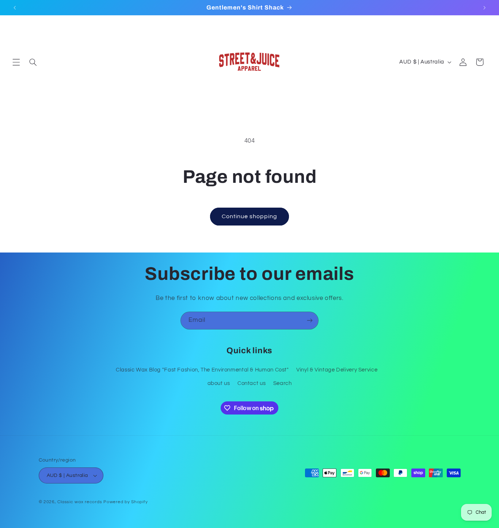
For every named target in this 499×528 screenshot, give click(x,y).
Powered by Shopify (125, 502)
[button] (16, 62)
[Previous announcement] (15, 7)
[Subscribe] (309, 320)
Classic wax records (79, 502)
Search (282, 383)
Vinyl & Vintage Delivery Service (336, 370)
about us (218, 383)
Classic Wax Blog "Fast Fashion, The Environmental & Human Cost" (202, 370)
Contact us (251, 383)
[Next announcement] (484, 7)
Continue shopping (250, 216)
